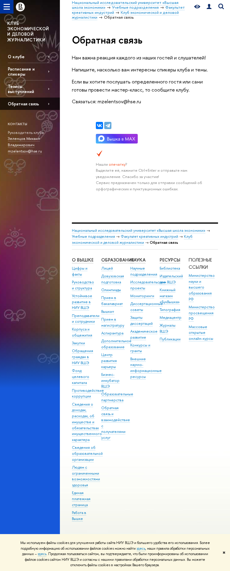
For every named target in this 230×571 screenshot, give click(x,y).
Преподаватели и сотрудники (85, 318)
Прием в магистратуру (112, 322)
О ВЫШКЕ (82, 260)
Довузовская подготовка (112, 279)
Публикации (170, 339)
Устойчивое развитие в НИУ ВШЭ (82, 301)
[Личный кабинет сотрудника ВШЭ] (209, 7)
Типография (170, 309)
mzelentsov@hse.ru (25, 151)
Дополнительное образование (116, 343)
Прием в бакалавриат (112, 300)
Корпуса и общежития (82, 332)
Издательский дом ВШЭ (171, 279)
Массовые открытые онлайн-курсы (201, 332)
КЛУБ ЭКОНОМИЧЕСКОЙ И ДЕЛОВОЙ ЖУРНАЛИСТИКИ (28, 31)
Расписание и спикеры (21, 71)
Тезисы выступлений (21, 88)
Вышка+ (107, 311)
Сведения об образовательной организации (87, 453)
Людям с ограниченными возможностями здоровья (86, 476)
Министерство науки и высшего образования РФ (202, 287)
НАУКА (138, 260)
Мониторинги (142, 295)
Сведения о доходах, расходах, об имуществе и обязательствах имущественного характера (87, 422)
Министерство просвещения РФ (202, 313)
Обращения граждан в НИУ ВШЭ (82, 356)
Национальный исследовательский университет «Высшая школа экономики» (138, 230)
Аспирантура (112, 333)
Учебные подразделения (93, 236)
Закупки (78, 343)
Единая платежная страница (81, 498)
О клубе (16, 56)
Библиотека (170, 268)
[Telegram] (107, 125)
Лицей (107, 268)
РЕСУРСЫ (170, 260)
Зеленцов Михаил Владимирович (24, 141)
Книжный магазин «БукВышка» (170, 295)
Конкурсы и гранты (140, 348)
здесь (141, 548)
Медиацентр (170, 317)
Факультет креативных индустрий (149, 236)
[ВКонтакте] (99, 125)
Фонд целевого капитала (80, 376)
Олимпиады (111, 289)
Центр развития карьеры (109, 360)
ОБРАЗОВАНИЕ (117, 260)
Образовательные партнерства (117, 397)
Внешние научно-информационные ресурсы (146, 367)
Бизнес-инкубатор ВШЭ (110, 380)
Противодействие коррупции (88, 393)
